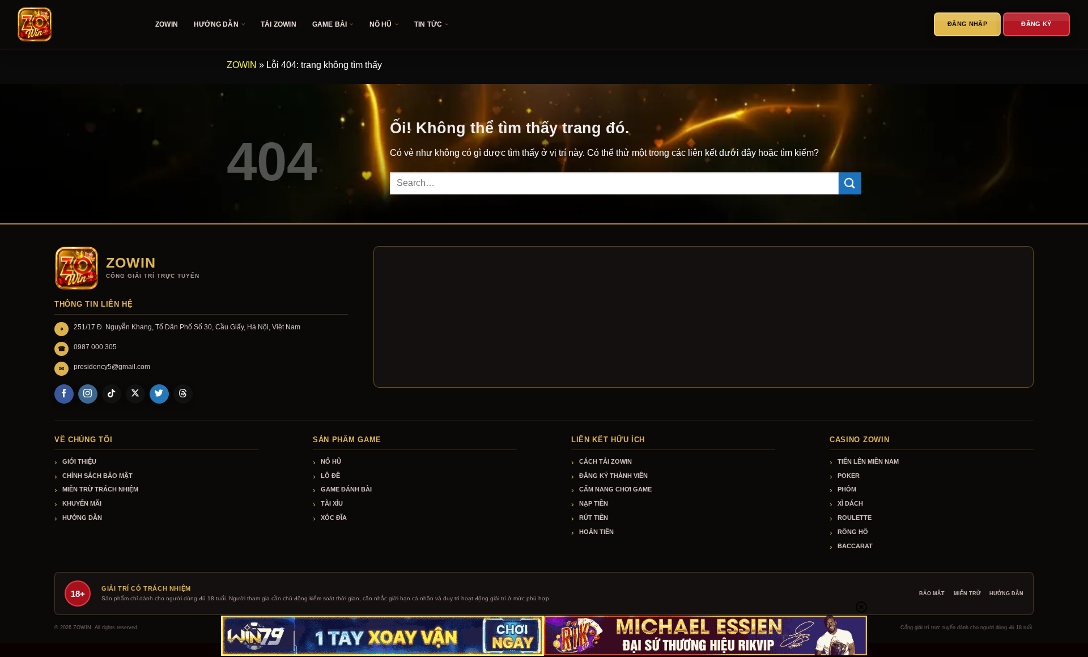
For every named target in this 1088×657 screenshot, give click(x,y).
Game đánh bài (346, 489)
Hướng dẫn (82, 517)
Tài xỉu (332, 503)
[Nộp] (850, 183)
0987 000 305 (95, 347)
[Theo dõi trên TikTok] (111, 394)
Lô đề (330, 475)
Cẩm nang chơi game (615, 489)
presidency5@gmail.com (112, 367)
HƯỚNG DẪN (216, 24)
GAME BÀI (329, 24)
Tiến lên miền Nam (868, 461)
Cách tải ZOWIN (605, 461)
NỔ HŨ (380, 24)
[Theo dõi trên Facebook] (64, 394)
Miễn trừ (967, 593)
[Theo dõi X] (135, 394)
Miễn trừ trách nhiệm (100, 489)
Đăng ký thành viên (613, 475)
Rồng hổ (853, 531)
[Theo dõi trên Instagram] (87, 394)
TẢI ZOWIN (278, 24)
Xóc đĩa (334, 517)
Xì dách (850, 503)
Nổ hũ (331, 461)
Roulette (855, 517)
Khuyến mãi (81, 503)
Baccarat (855, 545)
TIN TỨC (428, 24)
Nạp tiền (593, 503)
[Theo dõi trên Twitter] (159, 394)
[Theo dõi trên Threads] (183, 394)
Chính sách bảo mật (97, 475)
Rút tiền (593, 517)
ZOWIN (166, 24)
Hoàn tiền (596, 531)
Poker (849, 475)
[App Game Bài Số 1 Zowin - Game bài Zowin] (73, 24)
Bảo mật (932, 593)
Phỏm (847, 489)
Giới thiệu (79, 461)
